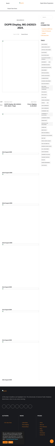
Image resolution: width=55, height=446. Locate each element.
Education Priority (45, 83)
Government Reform (46, 117)
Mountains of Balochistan (47, 135)
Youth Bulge (44, 165)
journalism (44, 127)
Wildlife (43, 159)
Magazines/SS (20, 20)
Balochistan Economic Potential (46, 59)
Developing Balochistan (46, 67)
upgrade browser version (12, 439)
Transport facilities (46, 154)
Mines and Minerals (45, 132)
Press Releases (43, 426)
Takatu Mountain (45, 151)
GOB (47, 102)
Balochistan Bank (45, 55)
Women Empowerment (46, 162)
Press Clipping (25, 424)
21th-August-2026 (7, 379)
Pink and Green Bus (45, 143)
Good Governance (45, 105)
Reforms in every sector (46, 146)
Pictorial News (25, 426)
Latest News (25, 422)
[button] (3, 3)
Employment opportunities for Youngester (45, 88)
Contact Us (42, 434)
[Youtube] (30, 406)
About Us (42, 424)
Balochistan (44, 52)
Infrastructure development (45, 124)
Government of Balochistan (45, 114)
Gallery (41, 430)
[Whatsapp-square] (26, 406)
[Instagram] (17, 406)
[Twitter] (8, 406)
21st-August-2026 (7, 287)
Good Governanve (45, 108)
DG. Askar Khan (8, 422)
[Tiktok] (21, 406)
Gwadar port (44, 120)
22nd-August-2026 (7, 172)
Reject (10, 442)
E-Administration (45, 78)
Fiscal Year (44, 97)
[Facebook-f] (4, 406)
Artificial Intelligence (46, 49)
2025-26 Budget (44, 44)
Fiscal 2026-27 (44, 94)
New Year (43, 138)
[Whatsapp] (13, 406)
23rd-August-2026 (7, 152)
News (22, 415)
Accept (5, 442)
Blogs (41, 428)
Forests (43, 102)
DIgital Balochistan (45, 75)
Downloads (42, 432)
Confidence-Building (46, 64)
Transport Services (45, 157)
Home (41, 422)
